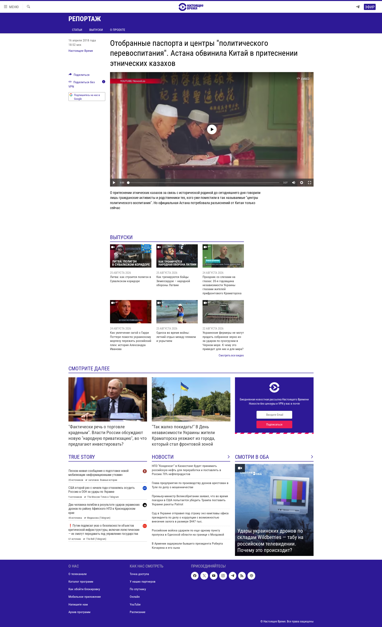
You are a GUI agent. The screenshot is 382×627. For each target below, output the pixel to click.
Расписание (137, 612)
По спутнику (138, 589)
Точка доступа (139, 574)
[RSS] (242, 575)
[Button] (79, 75)
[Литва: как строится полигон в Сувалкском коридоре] (130, 256)
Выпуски (96, 30)
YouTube (135, 604)
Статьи (77, 30)
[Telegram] (358, 7)
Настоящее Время (80, 51)
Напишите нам (78, 604)
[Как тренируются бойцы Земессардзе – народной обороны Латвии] (177, 256)
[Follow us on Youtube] (213, 575)
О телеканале (77, 574)
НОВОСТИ (163, 457)
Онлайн (135, 597)
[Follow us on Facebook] (195, 575)
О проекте (117, 30)
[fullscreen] (310, 183)
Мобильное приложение (84, 597)
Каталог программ (80, 581)
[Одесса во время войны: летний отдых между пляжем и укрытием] (177, 311)
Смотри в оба (252, 457)
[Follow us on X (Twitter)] (204, 575)
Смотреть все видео (231, 355)
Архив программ (79, 612)
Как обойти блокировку (84, 589)
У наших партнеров (142, 581)
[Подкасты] (251, 575)
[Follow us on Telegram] (232, 575)
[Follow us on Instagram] (223, 575)
